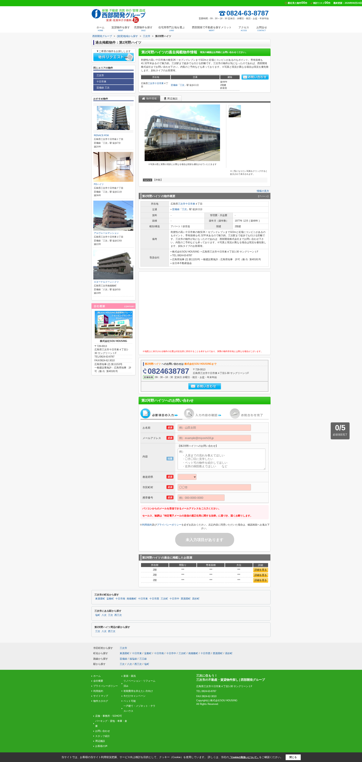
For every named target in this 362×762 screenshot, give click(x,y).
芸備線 (174, 85)
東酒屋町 (100, 598)
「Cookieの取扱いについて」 (244, 757)
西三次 (118, 615)
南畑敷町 (132, 598)
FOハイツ (99, 184)
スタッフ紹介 (102, 736)
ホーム (100, 28)
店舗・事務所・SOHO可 (108, 715)
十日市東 (159, 83)
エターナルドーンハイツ (106, 282)
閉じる (293, 757)
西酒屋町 (186, 598)
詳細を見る (261, 569)
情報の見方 (263, 191)
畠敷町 (110, 598)
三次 (182, 85)
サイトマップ (100, 695)
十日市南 (120, 598)
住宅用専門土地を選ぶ (171, 28)
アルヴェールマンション (106, 233)
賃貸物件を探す (120, 28)
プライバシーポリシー (169, 524)
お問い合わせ (102, 731)
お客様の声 (101, 746)
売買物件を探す (143, 28)
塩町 (97, 615)
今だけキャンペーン (134, 695)
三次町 (164, 598)
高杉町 (195, 598)
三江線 (143, 658)
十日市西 (154, 598)
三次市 (151, 83)
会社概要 (98, 680)
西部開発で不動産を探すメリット (212, 28)
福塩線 (133, 658)
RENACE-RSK (101, 135)
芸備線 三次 (103, 87)
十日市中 (174, 598)
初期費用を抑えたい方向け (138, 691)
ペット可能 (129, 701)
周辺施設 (100, 741)
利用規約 (147, 524)
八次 (104, 615)
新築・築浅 (129, 676)
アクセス (244, 28)
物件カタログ (100, 701)
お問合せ (261, 28)
